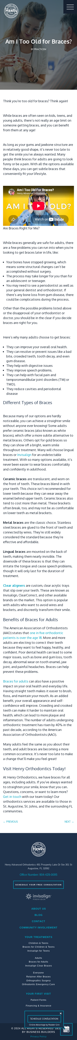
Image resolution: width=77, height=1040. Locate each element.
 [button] (70, 7)
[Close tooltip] (60, 1013)
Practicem (40, 49)
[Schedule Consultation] (66, 1029)
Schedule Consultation (44, 1018)
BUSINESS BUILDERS (41, 1031)
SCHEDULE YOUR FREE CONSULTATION (38, 885)
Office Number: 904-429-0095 (38, 874)
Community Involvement (38, 927)
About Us (38, 908)
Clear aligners (14, 585)
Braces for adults (15, 681)
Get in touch (12, 797)
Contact (38, 921)
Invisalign (24, 455)
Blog (39, 915)
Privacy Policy (38, 1036)
